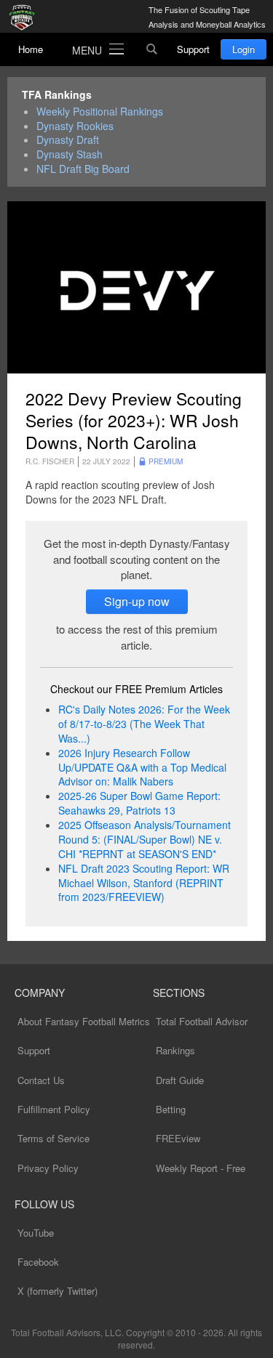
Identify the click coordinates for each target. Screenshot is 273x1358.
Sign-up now (137, 601)
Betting (171, 1109)
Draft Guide (180, 1080)
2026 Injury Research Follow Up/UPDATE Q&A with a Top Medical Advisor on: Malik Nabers (142, 767)
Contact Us (41, 1080)
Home (30, 49)
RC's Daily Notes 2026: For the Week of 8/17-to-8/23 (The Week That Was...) (144, 723)
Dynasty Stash (69, 154)
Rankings (175, 1050)
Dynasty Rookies (75, 126)
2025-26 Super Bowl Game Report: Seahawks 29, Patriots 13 (139, 802)
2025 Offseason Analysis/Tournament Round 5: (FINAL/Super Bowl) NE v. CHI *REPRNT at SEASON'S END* (144, 839)
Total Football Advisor (202, 1021)
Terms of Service (53, 1138)
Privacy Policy (48, 1168)
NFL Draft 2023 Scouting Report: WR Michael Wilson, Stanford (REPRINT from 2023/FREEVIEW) (143, 883)
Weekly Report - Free (200, 1168)
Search (152, 49)
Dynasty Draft (67, 140)
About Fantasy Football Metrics (83, 1021)
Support (193, 49)
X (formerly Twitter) (57, 1291)
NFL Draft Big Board (83, 169)
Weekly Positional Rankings (99, 111)
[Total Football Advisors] (25, 18)
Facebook (38, 1262)
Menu (87, 50)
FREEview (178, 1138)
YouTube (35, 1233)
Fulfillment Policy (53, 1109)
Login (243, 49)
